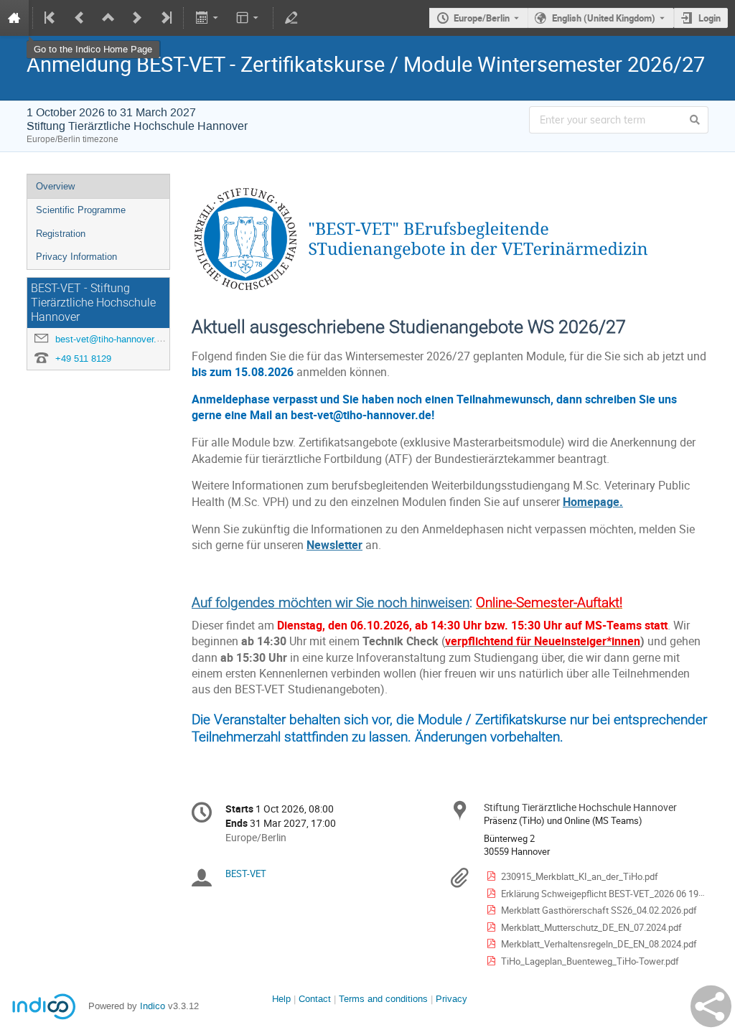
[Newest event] (165, 18)
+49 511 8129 (83, 358)
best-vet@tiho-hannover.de (111, 339)
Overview (55, 186)
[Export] (207, 18)
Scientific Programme (81, 210)
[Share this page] (710, 1006)
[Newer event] (137, 18)
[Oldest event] (51, 18)
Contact (315, 999)
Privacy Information (76, 256)
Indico (152, 1006)
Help (281, 999)
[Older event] (79, 18)
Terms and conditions (383, 999)
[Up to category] (108, 18)
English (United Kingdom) (603, 17)
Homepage (591, 502)
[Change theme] (248, 18)
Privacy (451, 999)
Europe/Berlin (482, 17)
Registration (60, 233)
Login (709, 17)
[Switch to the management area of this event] (291, 18)
